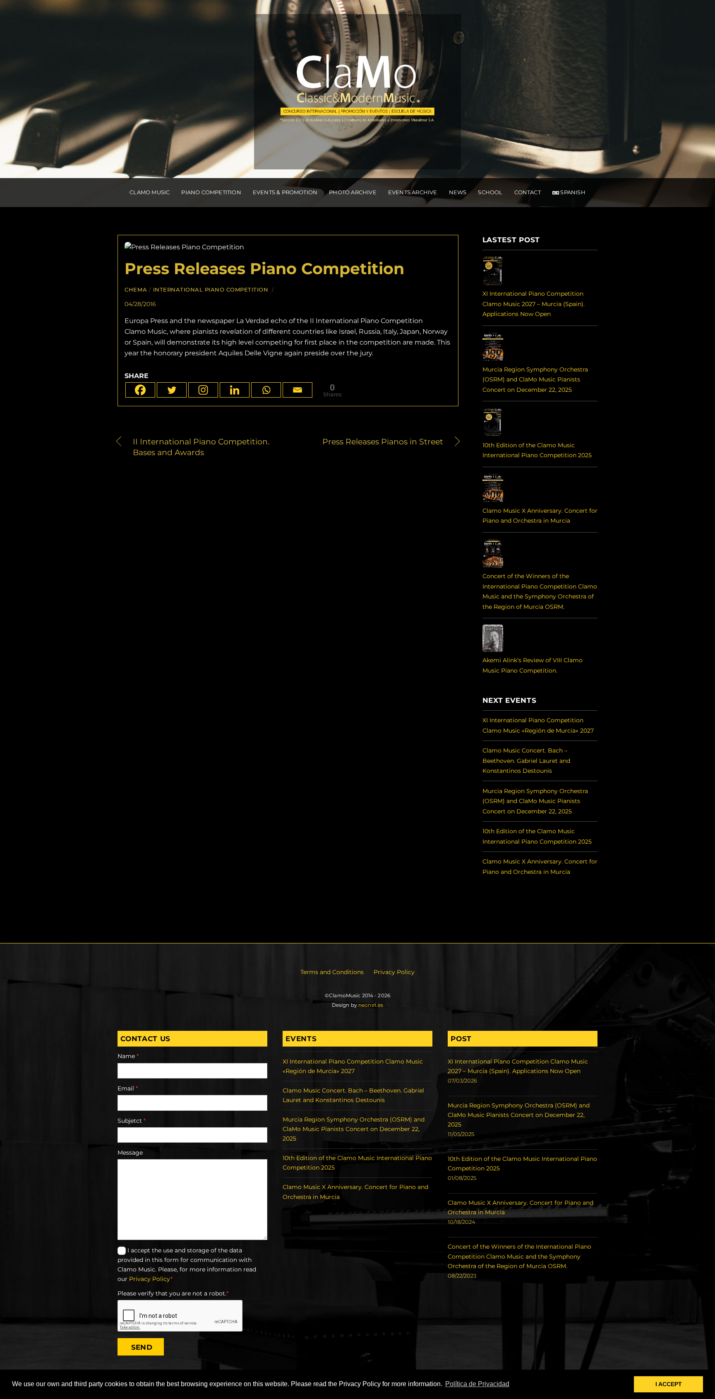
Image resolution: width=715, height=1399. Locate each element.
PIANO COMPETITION (211, 192)
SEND (141, 1347)
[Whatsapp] (266, 390)
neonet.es (370, 1005)
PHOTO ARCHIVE (353, 192)
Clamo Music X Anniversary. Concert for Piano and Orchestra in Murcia (539, 515)
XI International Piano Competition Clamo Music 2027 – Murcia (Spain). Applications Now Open (533, 304)
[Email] (297, 390)
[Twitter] (172, 390)
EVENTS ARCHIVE (412, 192)
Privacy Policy (394, 972)
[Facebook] (140, 390)
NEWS (458, 192)
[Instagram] (203, 390)
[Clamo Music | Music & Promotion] (357, 160)
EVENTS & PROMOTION (285, 192)
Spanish (572, 192)
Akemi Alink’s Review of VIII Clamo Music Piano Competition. (532, 665)
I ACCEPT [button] (668, 1384)
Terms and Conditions (332, 972)
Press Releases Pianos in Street (370, 442)
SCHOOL (490, 192)
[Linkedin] (235, 390)
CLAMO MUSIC (150, 192)
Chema (136, 290)
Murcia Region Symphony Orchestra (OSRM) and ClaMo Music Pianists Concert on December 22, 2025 (535, 379)
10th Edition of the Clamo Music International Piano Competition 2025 (537, 450)
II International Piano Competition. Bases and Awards (201, 447)
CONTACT (527, 192)
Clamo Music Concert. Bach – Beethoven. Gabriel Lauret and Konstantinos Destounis (526, 760)
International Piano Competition (211, 290)
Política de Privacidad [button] (477, 1383)
